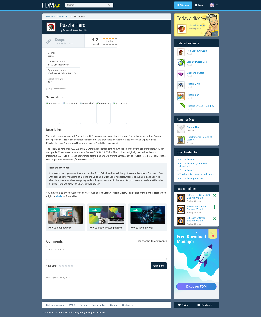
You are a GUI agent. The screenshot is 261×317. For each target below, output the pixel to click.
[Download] (214, 195)
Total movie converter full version (197, 174)
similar (59, 196)
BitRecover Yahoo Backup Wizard (196, 208)
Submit (114, 305)
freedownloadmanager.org (71, 312)
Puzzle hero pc (187, 159)
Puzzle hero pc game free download (193, 165)
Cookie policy (99, 305)
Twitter (185, 305)
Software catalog (55, 305)
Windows (50, 16)
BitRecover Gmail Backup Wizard (196, 219)
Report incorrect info (57, 89)
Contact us (127, 305)
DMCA (72, 305)
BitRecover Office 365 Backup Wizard (199, 196)
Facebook (206, 305)
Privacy (83, 305)
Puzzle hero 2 (186, 170)
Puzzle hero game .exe (191, 178)
